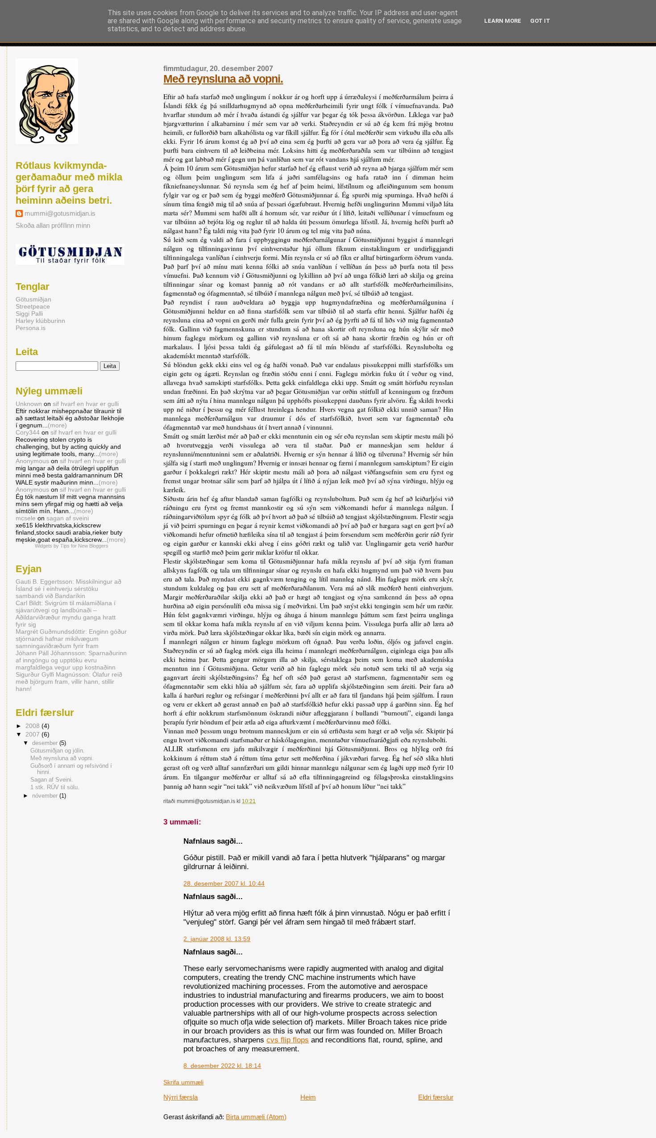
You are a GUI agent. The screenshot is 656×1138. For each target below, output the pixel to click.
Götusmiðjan (33, 299)
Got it (540, 20)
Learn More (502, 20)
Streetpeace (33, 306)
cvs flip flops (287, 1040)
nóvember (45, 795)
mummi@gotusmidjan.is (60, 213)
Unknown (29, 403)
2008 (33, 725)
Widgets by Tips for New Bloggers (71, 545)
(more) (57, 425)
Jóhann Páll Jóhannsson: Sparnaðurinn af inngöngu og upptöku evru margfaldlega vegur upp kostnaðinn (71, 660)
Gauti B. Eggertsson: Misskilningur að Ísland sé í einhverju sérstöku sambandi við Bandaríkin (68, 588)
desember (45, 743)
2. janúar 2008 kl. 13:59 (216, 939)
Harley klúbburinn (40, 320)
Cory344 (28, 432)
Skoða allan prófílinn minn (53, 225)
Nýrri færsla (180, 1097)
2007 (33, 734)
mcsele (26, 518)
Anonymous (32, 460)
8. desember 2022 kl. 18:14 (222, 1066)
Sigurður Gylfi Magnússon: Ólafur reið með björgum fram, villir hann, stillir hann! (69, 681)
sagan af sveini (67, 518)
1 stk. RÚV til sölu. (54, 787)
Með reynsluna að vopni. (62, 758)
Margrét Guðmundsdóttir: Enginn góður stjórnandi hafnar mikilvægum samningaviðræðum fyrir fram (71, 638)
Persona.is (31, 327)
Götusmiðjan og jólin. (57, 751)
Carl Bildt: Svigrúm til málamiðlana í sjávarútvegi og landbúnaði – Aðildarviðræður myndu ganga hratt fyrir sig (66, 613)
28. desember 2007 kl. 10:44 (224, 883)
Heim (308, 1097)
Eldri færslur (435, 1097)
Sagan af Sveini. (51, 780)
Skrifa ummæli (183, 1082)
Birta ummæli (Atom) (256, 1117)
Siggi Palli (29, 313)
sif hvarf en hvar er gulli (86, 403)
